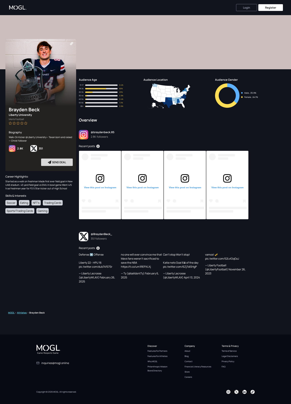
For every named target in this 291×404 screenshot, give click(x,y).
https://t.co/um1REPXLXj (136, 266)
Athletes (22, 312)
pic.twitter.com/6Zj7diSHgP (180, 266)
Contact (188, 361)
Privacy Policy (228, 361)
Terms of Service (229, 351)
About (187, 351)
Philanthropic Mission (157, 366)
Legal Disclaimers (230, 356)
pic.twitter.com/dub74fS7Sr (95, 266)
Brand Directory (155, 370)
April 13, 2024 (192, 277)
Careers (188, 377)
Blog (187, 356)
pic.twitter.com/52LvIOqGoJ (222, 258)
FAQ (223, 366)
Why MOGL (152, 361)
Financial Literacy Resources (198, 366)
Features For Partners (157, 351)
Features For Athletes (157, 356)
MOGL (11, 312)
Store (187, 371)
